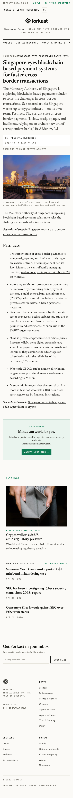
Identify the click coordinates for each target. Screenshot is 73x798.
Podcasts (8, 9)
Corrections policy (48, 754)
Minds (42, 744)
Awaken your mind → (36, 452)
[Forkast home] (36, 21)
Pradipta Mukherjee (23, 138)
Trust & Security (47, 720)
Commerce (44, 704)
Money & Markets (54, 42)
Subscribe (32, 9)
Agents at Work (47, 710)
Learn (20, 9)
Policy (42, 726)
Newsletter (44, 765)
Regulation (15, 56)
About (42, 760)
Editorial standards (49, 749)
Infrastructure (27, 42)
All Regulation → (56, 563)
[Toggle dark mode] (44, 9)
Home (6, 56)
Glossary (7, 749)
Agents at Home (47, 715)
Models (7, 42)
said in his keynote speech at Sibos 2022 (45, 272)
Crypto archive (10, 760)
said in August (28, 385)
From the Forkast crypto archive (24, 149)
